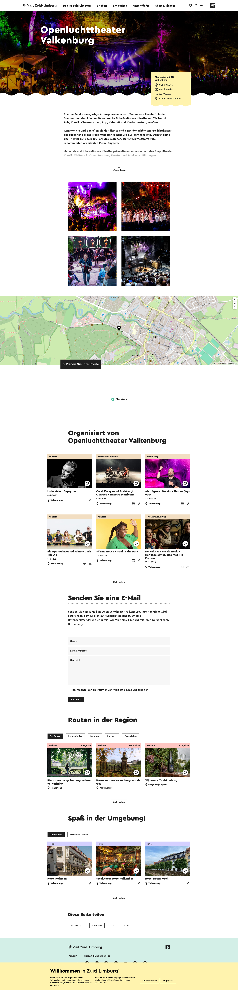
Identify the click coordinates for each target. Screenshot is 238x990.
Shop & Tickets (165, 5)
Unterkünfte (141, 5)
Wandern (94, 736)
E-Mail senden (166, 89)
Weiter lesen (119, 170)
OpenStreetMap (222, 363)
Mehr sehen (119, 582)
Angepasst (168, 981)
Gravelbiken (131, 736)
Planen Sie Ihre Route (170, 98)
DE (201, 5)
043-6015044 (166, 85)
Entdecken (120, 5)
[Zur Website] (90, 500)
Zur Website (165, 94)
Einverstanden (149, 981)
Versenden (76, 699)
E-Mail (127, 925)
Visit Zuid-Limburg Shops (97, 956)
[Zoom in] (235, 299)
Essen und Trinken (79, 835)
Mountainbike (75, 736)
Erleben (102, 5)
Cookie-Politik (100, 983)
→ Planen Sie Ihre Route (81, 364)
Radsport (112, 736)
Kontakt (73, 956)
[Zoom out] (235, 303)
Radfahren (55, 736)
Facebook (97, 925)
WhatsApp (76, 925)
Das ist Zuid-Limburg (77, 5)
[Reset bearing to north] (235, 307)
